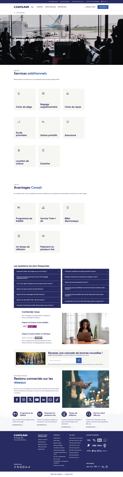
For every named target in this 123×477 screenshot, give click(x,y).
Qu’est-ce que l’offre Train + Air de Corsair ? (31, 300)
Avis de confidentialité (59, 456)
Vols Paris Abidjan (73, 452)
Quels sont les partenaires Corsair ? (76, 282)
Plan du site (57, 459)
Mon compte (102, 7)
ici (51, 343)
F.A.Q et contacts (42, 439)
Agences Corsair (42, 444)
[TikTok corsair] (57, 400)
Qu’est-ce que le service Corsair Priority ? (30, 289)
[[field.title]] (88, 440)
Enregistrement (65, 1)
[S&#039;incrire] (79, 360)
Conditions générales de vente (60, 453)
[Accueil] (14, 13)
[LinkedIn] (26, 467)
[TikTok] (29, 467)
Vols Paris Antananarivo (75, 450)
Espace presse (57, 443)
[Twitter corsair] (30, 400)
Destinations (62, 7)
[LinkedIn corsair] (44, 400)
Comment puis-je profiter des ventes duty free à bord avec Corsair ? (84, 295)
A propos (57, 435)
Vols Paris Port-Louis (74, 445)
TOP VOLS (72, 435)
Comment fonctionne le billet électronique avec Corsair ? (35, 305)
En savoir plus (17, 425)
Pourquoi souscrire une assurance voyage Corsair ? (81, 277)
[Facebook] (15, 467)
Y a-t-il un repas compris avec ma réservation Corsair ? (35, 283)
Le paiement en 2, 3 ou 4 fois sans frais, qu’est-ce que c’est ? (84, 301)
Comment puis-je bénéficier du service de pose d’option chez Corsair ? (85, 288)
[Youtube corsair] (37, 400)
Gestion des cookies (59, 465)
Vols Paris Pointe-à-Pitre (75, 440)
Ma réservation (53, 1)
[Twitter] (18, 467)
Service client (90, 7)
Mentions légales (58, 445)
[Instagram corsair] (23, 400)
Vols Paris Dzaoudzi (74, 447)
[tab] (46, 450)
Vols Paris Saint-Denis (75, 443)
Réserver (40, 7)
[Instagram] (21, 467)
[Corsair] (21, 7)
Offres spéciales (50, 7)
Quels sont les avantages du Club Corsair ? (31, 294)
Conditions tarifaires (59, 447)
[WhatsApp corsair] (50, 400)
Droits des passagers (92, 1)
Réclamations (41, 442)
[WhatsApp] (23, 467)
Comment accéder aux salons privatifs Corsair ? (80, 271)
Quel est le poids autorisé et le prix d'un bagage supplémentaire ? (32, 277)
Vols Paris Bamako (74, 455)
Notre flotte (57, 440)
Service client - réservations (43, 435)
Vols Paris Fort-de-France (76, 438)
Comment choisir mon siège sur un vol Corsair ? (32, 271)
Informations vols (78, 1)
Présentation (57, 438)
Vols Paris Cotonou (74, 457)
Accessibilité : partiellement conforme (61, 462)
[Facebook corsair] (17, 400)
